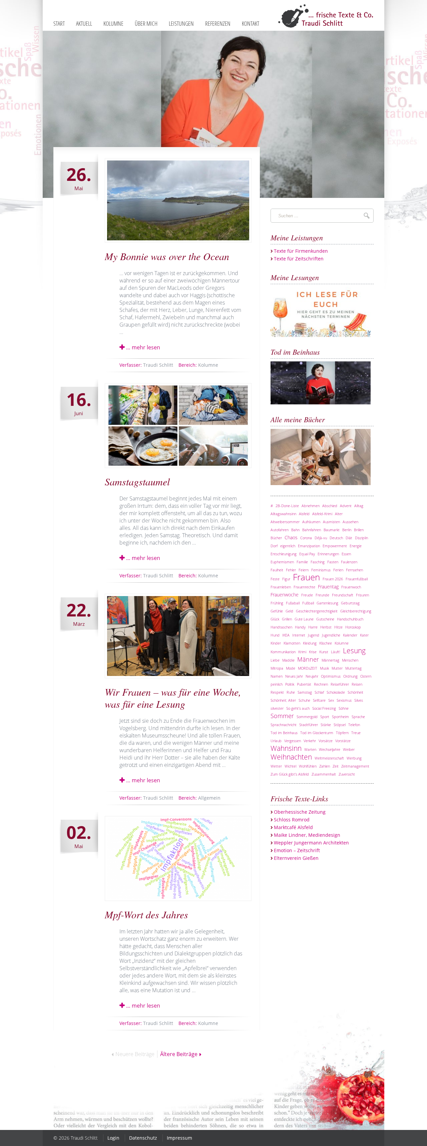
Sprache (358, 716)
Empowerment (335, 545)
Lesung (354, 650)
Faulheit (277, 569)
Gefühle (277, 610)
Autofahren (280, 529)
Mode (290, 668)
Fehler (291, 569)
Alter (339, 513)
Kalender (350, 635)
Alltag (358, 505)
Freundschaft (342, 594)
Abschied (329, 505)
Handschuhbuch (350, 618)
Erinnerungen (328, 553)
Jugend (313, 635)
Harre (313, 626)
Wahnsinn (286, 748)
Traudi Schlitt (146, 365)
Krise (313, 651)
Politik (289, 684)
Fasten (332, 561)
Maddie (288, 660)
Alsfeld (304, 513)
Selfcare (319, 700)
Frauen (306, 577)
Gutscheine (325, 618)
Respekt (277, 692)
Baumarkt (332, 529)
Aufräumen (311, 521)
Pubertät (304, 684)
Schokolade (336, 692)
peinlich (277, 684)
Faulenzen (349, 561)
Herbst (326, 626)
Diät (349, 537)
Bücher (276, 537)
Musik (324, 668)
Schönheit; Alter (283, 700)
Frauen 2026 (333, 578)
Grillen (287, 618)
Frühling (277, 602)
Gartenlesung (327, 602)
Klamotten (292, 643)
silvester (277, 708)
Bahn (295, 529)
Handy (300, 626)
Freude (307, 594)
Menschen (350, 660)
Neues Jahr (294, 676)
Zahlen (324, 766)
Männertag (330, 660)
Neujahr (312, 676)
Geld (289, 610)
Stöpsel (340, 724)
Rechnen (321, 684)
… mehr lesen (142, 347)
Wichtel (290, 766)
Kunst (323, 651)
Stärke (326, 724)
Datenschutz (143, 1138)
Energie (356, 545)
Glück (275, 618)
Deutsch (336, 537)
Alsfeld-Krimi (322, 513)
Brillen (359, 529)
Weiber (349, 749)
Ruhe (291, 692)
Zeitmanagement (355, 766)
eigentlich (287, 545)
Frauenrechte (304, 586)
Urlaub (276, 740)
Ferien (338, 569)
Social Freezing (324, 708)
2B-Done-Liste (287, 505)
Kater (364, 635)
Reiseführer (340, 684)
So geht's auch (298, 708)
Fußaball (293, 602)
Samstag (305, 692)
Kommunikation (283, 651)
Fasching (318, 561)
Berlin (346, 529)
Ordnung (350, 676)
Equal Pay (307, 553)
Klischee (325, 643)
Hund (275, 635)
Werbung (354, 758)
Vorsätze (326, 740)
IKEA (286, 635)
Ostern (365, 676)
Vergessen (292, 740)
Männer (308, 659)
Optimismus (331, 676)
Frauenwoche (285, 594)
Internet (298, 635)
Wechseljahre (329, 749)
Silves (358, 700)
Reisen (357, 684)
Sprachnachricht (284, 724)
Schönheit (355, 692)
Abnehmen (311, 505)
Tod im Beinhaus (284, 732)
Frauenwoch (351, 586)
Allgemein (199, 798)
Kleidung (310, 643)
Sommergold (307, 716)
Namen (277, 676)
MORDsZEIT (307, 668)
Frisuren (362, 594)
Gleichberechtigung (355, 610)
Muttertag (353, 668)
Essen (346, 553)
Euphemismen (282, 561)
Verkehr (310, 740)
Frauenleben (281, 586)
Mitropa (277, 668)
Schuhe (304, 700)
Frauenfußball (357, 578)
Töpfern (342, 732)
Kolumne (198, 365)
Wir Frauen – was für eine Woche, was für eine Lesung (173, 697)
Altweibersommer (285, 521)
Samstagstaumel (137, 481)
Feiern (304, 569)
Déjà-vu (321, 537)
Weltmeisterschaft (329, 758)
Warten (310, 749)
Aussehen (350, 521)
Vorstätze (343, 740)
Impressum (179, 1138)
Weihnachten (291, 757)
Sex (331, 700)
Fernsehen (354, 569)
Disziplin (361, 537)
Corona (306, 537)
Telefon (354, 724)
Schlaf (319, 692)
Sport (324, 716)
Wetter (276, 766)
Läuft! (335, 651)
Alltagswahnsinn (283, 513)
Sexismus (344, 700)
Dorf (274, 545)
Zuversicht (347, 774)
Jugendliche (331, 635)
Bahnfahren (311, 529)
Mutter (337, 668)
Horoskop (353, 626)
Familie (302, 561)
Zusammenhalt (324, 774)
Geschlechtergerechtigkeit (317, 610)
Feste (275, 578)
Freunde (322, 594)
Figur (286, 578)
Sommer (282, 716)
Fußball (308, 602)
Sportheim (340, 716)
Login (113, 1138)
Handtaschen (281, 626)
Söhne (344, 708)
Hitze (338, 626)
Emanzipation (309, 545)
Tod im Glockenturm (316, 732)
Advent (346, 505)
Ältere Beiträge (178, 1054)
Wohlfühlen (308, 766)
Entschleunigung (284, 553)
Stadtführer (308, 724)
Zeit (336, 766)
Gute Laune (304, 618)
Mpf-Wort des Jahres (146, 914)
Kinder (276, 643)
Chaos (291, 537)
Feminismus (321, 569)
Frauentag (328, 586)
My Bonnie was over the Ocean (167, 256)
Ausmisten (331, 521)
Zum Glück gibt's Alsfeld (290, 774)
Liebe (275, 660)
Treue (356, 732)
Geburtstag (350, 602)
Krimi (302, 651)
